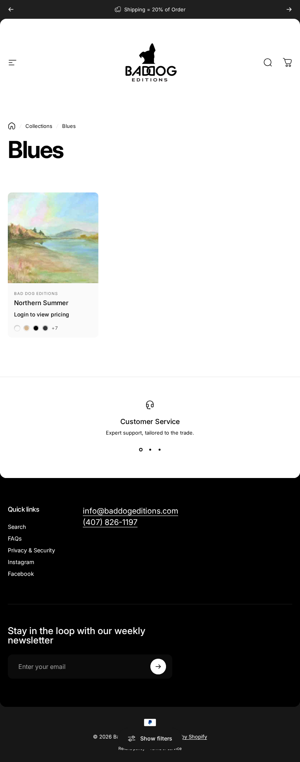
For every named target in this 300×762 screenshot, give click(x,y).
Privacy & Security (31, 550)
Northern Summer (41, 303)
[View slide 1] (140, 450)
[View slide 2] (150, 450)
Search (17, 526)
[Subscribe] (158, 666)
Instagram (21, 562)
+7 (55, 328)
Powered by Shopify (182, 736)
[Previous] (11, 9)
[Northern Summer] (53, 237)
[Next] (289, 9)
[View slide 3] (159, 450)
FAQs (15, 538)
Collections (38, 126)
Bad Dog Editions (36, 293)
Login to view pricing (41, 314)
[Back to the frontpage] (12, 126)
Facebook (21, 573)
